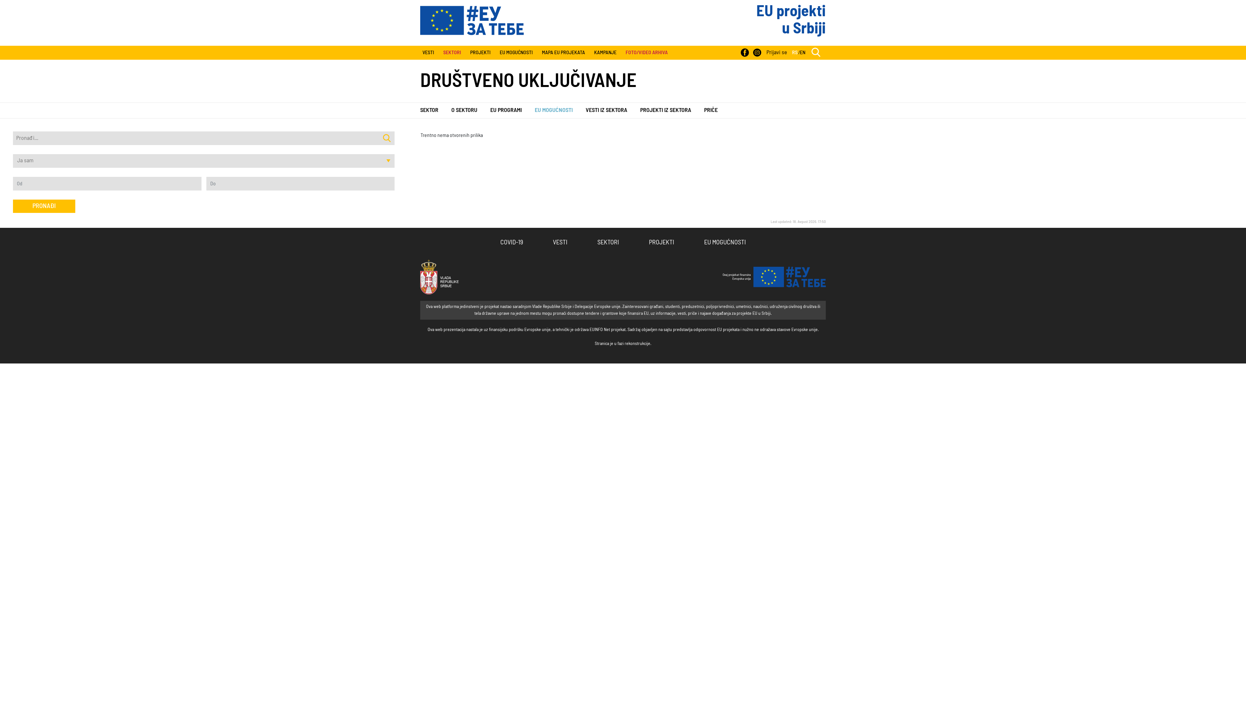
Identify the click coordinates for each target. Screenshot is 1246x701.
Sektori (608, 242)
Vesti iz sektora (606, 110)
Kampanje (605, 52)
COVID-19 (511, 242)
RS (795, 52)
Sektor (429, 110)
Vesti (428, 52)
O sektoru (464, 110)
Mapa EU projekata (563, 52)
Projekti (480, 52)
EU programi (506, 110)
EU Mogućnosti (516, 52)
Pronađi (44, 206)
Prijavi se (776, 52)
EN (802, 52)
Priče (711, 110)
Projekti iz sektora (665, 110)
